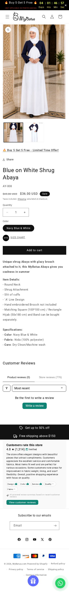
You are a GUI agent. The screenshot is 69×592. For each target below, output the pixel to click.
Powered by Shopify (37, 564)
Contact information (36, 575)
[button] (7, 17)
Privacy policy (16, 569)
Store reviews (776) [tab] (50, 377)
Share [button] (10, 159)
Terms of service (35, 569)
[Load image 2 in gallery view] (34, 132)
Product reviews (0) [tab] (18, 377)
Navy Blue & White (18, 228)
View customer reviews (22, 502)
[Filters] (6, 388)
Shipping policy (56, 569)
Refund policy (58, 563)
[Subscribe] (55, 525)
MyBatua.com (20, 564)
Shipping (22, 199)
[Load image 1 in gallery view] (13, 132)
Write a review (35, 405)
